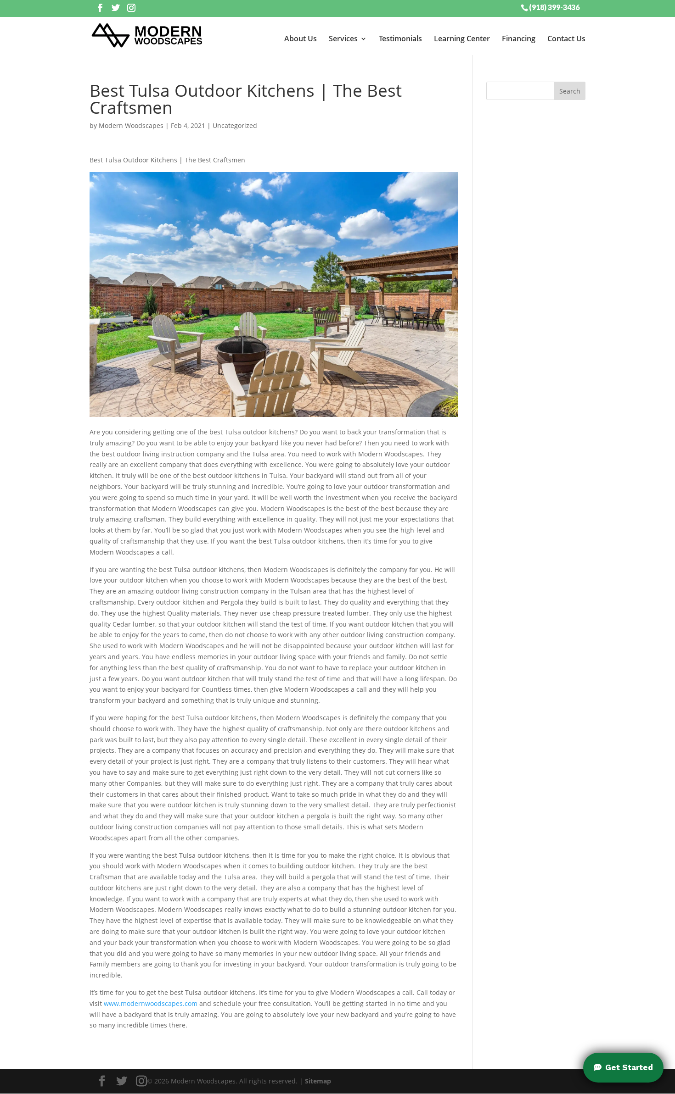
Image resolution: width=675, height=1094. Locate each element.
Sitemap (318, 1081)
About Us (300, 38)
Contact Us (566, 38)
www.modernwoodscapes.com (150, 1003)
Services (343, 38)
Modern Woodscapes (131, 125)
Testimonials (400, 38)
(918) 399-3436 (554, 7)
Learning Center (462, 38)
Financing (518, 38)
